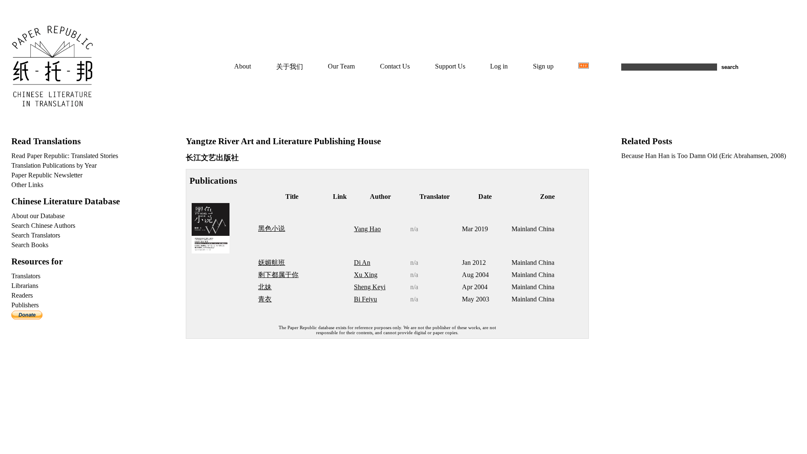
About (242, 66)
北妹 (265, 286)
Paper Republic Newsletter (46, 175)
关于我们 (289, 66)
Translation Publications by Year (54, 165)
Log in (499, 66)
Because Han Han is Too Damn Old (669, 155)
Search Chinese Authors (43, 225)
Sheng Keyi (369, 286)
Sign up (543, 66)
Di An (362, 262)
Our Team (341, 66)
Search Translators (35, 235)
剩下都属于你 (278, 274)
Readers (22, 295)
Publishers (25, 305)
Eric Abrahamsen (744, 155)
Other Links (27, 184)
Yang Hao (367, 228)
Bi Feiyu (365, 299)
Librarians (24, 285)
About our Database (38, 215)
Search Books (29, 244)
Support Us (450, 66)
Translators (25, 276)
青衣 (265, 299)
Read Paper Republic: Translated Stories (64, 155)
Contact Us (395, 66)
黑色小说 (271, 228)
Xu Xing (365, 274)
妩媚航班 (271, 262)
